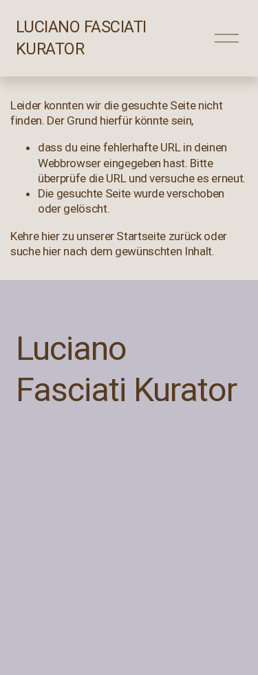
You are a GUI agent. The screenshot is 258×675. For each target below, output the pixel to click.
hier (50, 236)
